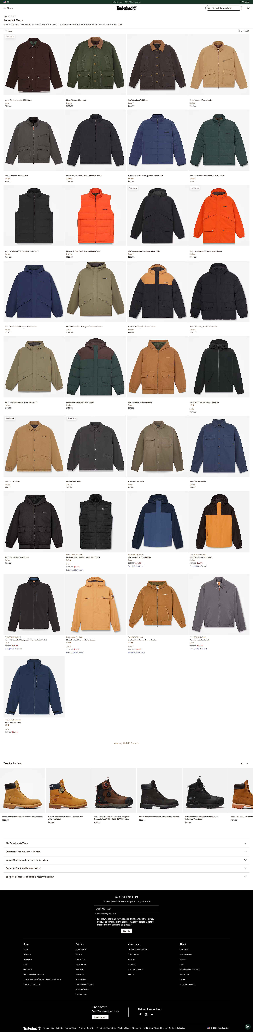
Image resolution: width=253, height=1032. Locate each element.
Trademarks (48, 1028)
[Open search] (248, 1027)
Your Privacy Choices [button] (158, 1028)
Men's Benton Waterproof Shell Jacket (80, 640)
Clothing (13, 16)
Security (90, 1028)
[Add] (61, 37)
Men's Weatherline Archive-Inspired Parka (144, 251)
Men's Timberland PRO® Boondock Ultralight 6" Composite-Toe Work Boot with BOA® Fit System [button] (112, 817)
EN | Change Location (220, 1028)
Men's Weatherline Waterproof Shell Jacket (21, 327)
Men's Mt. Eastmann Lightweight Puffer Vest (83, 557)
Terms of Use (70, 1028)
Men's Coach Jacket (12, 482)
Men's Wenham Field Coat (76, 100)
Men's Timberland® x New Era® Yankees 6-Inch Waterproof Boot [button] (65, 817)
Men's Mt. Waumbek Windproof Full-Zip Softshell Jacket (26, 640)
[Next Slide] (62, 65)
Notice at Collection (177, 1028)
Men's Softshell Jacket (13, 722)
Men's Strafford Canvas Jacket (201, 100)
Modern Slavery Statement (129, 1028)
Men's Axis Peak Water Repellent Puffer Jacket (83, 176)
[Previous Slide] (6, 65)
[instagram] (146, 1014)
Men (5, 16)
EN (8, 2)
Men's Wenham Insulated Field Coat (18, 100)
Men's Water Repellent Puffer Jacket (141, 327)
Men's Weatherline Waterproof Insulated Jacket (84, 327)
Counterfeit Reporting (106, 1028)
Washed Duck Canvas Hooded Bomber (142, 640)
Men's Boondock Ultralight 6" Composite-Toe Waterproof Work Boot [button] (201, 817)
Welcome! (244, 2)
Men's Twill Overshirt (136, 482)
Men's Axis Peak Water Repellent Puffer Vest (21, 251)
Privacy (82, 1028)
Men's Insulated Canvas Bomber (140, 402)
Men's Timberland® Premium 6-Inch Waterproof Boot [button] (22, 816)
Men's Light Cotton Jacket (199, 640)
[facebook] (140, 1014)
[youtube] (152, 1014)
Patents (59, 1028)
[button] (126, 2)
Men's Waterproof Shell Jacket (139, 557)
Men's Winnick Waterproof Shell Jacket (204, 402)
